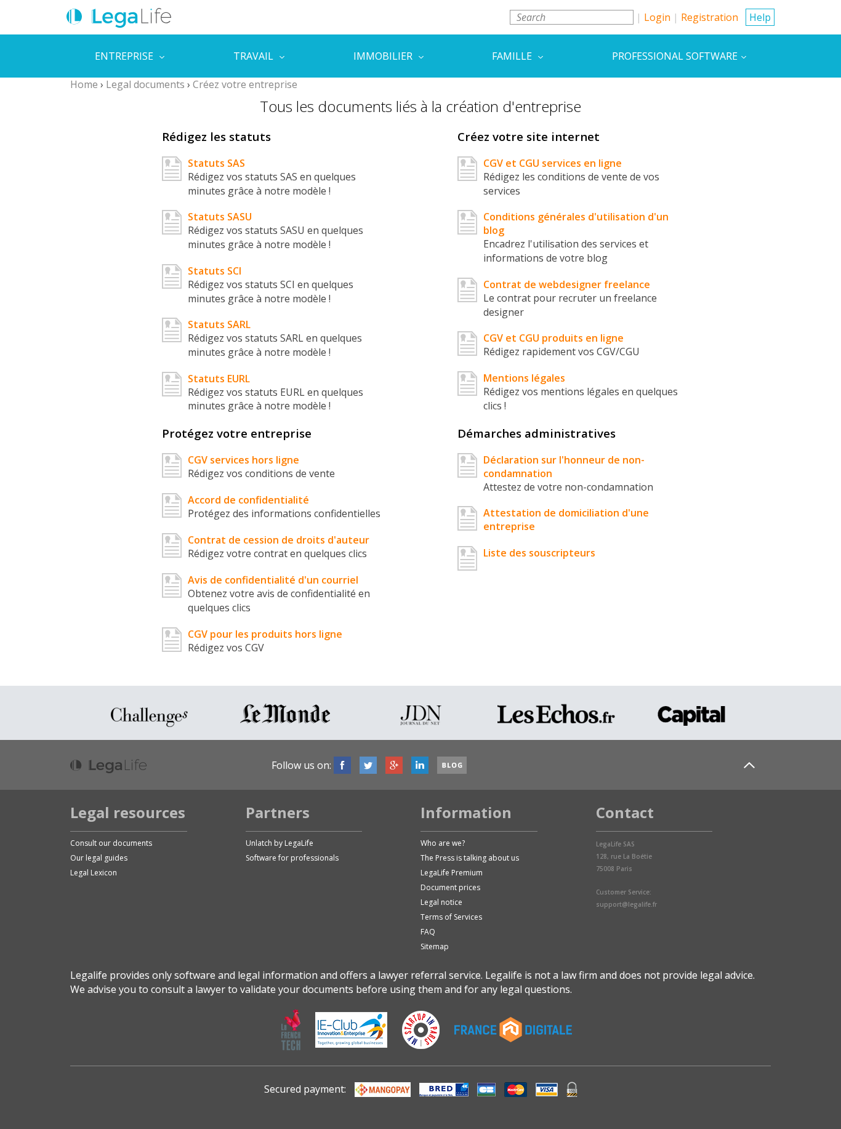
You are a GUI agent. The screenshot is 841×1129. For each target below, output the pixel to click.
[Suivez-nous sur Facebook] (342, 765)
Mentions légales (524, 378)
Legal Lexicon (93, 872)
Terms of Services (451, 917)
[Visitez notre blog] (452, 765)
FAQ (427, 931)
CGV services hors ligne (243, 460)
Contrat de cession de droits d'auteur (278, 540)
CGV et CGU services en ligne (552, 163)
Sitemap (434, 946)
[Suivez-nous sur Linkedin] (420, 765)
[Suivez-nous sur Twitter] (368, 765)
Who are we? (442, 843)
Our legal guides (98, 858)
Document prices (450, 887)
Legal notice (441, 902)
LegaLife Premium (451, 872)
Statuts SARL (219, 324)
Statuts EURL (219, 378)
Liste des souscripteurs (539, 553)
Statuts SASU (220, 216)
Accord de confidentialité (248, 500)
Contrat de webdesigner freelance (566, 284)
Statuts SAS (216, 163)
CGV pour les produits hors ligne (265, 634)
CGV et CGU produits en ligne (553, 338)
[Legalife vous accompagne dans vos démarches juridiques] (118, 17)
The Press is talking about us (469, 858)
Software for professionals (292, 858)
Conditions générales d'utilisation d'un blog (576, 223)
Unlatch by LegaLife (279, 843)
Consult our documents (111, 843)
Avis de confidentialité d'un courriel (273, 580)
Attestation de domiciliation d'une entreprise (566, 519)
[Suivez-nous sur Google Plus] (394, 765)
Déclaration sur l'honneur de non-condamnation (564, 466)
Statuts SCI (214, 271)
